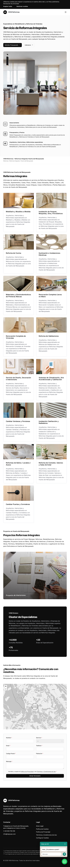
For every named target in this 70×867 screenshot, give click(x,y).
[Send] (64, 854)
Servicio (39, 737)
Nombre (9, 737)
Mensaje (9, 761)
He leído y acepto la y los (32, 771)
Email (8, 745)
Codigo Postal (11, 753)
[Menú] (65, 12)
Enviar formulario (35, 776)
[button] (35, 706)
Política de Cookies (42, 829)
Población (39, 753)
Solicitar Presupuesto (11, 45)
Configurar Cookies (42, 838)
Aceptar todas (7, 6)
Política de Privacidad (27, 771)
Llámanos (28, 45)
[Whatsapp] (64, 861)
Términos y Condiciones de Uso (46, 771)
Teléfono (39, 745)
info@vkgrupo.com (9, 834)
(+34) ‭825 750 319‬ (9, 831)
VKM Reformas (14, 12)
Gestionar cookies (22, 6)
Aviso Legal (39, 826)
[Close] (65, 844)
